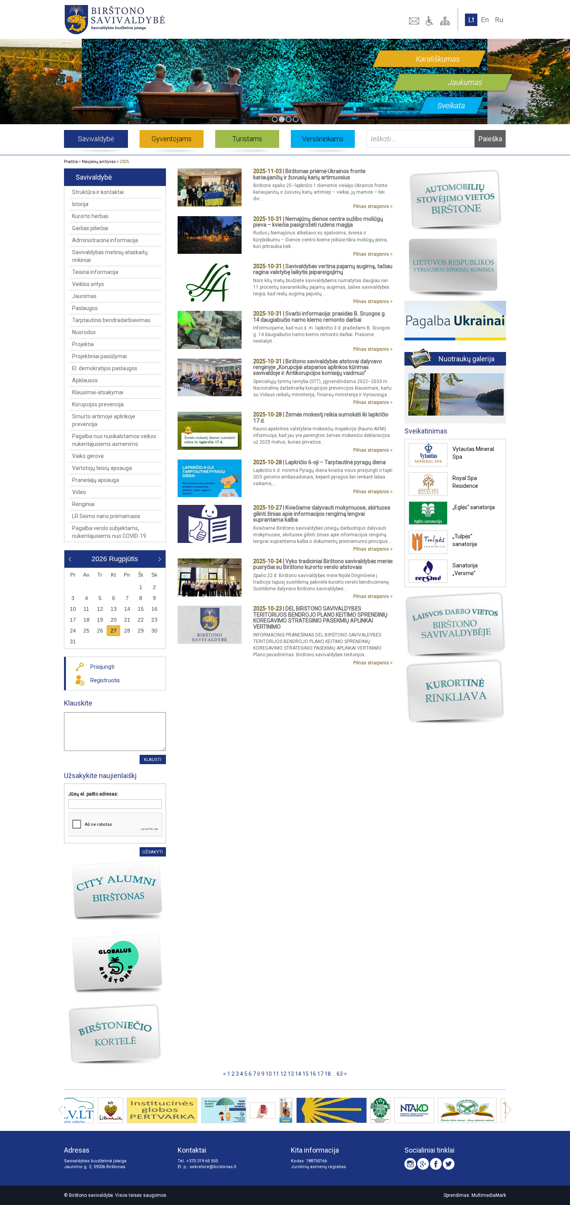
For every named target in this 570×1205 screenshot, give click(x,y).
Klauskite (78, 703)
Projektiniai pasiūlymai (99, 356)
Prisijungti (102, 667)
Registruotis (105, 680)
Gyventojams (172, 139)
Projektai (83, 344)
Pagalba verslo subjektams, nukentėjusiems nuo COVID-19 (109, 532)
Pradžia (71, 162)
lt (471, 20)
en (485, 20)
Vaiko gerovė (88, 456)
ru (499, 20)
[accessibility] (430, 21)
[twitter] (448, 1164)
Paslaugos (85, 308)
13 (291, 1074)
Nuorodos (84, 332)
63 (340, 1074)
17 (320, 1074)
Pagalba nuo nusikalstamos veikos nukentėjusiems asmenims (114, 440)
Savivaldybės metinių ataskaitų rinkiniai (110, 256)
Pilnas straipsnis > (373, 206)
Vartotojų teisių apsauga (102, 468)
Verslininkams (323, 139)
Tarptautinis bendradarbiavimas (111, 320)
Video (79, 492)
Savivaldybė (96, 139)
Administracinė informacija (105, 240)
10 (269, 1074)
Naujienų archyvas (99, 162)
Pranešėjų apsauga (95, 480)
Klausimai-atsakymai (97, 392)
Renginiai (83, 504)
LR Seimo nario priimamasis (106, 516)
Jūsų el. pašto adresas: (93, 794)
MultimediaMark (489, 1195)
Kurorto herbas (90, 216)
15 (305, 1074)
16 (313, 1074)
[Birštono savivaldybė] (153, 19)
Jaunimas (84, 296)
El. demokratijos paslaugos (104, 368)
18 (328, 1074)
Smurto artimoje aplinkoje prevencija (103, 420)
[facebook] (436, 1164)
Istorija (80, 204)
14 (298, 1074)
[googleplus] (423, 1164)
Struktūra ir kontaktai (98, 192)
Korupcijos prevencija (98, 404)
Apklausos (85, 380)
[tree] (446, 21)
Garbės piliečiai (90, 228)
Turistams (247, 139)
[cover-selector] (275, 119)
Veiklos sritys (88, 284)
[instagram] (410, 1164)
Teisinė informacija (95, 272)
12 (283, 1074)
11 (276, 1074)
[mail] (415, 21)
